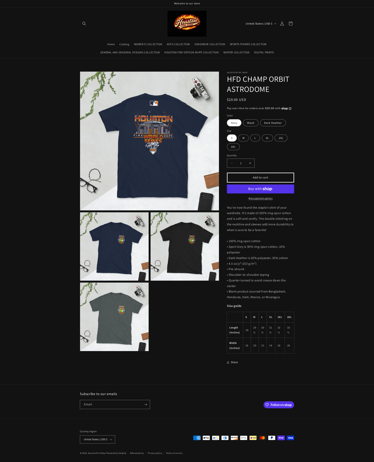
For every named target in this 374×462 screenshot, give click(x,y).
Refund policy (137, 453)
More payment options (261, 198)
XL (267, 138)
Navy (234, 123)
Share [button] (234, 362)
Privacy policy (155, 453)
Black (250, 123)
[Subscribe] (145, 404)
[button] (84, 23)
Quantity (232, 155)
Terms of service (174, 453)
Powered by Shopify (116, 453)
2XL (281, 138)
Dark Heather (273, 123)
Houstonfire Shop (97, 453)
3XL (233, 146)
